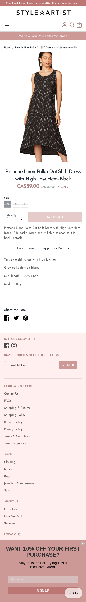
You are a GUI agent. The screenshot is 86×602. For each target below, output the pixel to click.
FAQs (7, 400)
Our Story (10, 509)
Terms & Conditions (17, 436)
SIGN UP (68, 365)
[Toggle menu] (6, 25)
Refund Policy (13, 422)
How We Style (13, 516)
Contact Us (11, 393)
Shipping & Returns (54, 248)
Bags (7, 476)
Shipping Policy (14, 415)
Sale (7, 490)
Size (6, 198)
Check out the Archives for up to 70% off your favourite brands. (43, 3)
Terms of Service (15, 443)
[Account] (64, 26)
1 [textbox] (8, 218)
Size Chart (63, 187)
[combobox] (14, 217)
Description (25, 248)
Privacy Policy (13, 429)
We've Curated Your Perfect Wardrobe (43, 36)
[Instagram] (14, 346)
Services (9, 523)
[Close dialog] (82, 543)
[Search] (72, 26)
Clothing (9, 462)
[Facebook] (7, 346)
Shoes (8, 469)
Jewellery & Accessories (20, 483)
